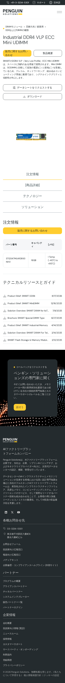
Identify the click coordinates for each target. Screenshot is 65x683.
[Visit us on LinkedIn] (6, 512)
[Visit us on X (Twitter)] (12, 512)
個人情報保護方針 (32, 675)
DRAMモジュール (14, 26)
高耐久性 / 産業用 (35, 26)
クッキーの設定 (51, 675)
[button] (57, 2)
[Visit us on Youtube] (19, 512)
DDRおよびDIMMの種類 (17, 30)
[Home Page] (13, 12)
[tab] (32, 174)
